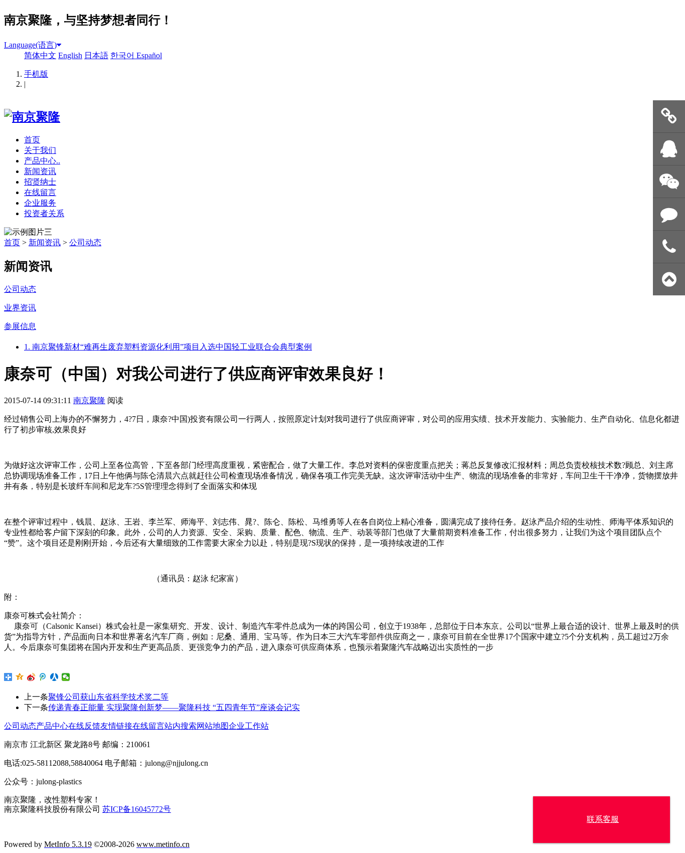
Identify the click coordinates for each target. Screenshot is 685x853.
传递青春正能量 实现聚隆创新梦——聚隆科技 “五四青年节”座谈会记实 (174, 707)
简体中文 (40, 55)
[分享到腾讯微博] (43, 677)
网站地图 (213, 726)
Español (149, 55)
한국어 (123, 55)
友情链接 (116, 726)
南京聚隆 (89, 400)
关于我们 (40, 150)
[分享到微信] (66, 677)
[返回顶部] (669, 279)
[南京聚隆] (32, 116)
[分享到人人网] (54, 677)
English (70, 55)
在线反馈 (84, 726)
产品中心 (52, 726)
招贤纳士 (40, 182)
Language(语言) (30, 45)
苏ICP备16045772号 (136, 809)
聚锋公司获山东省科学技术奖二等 (108, 697)
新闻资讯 (40, 171)
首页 (32, 139)
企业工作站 (249, 726)
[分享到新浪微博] (31, 677)
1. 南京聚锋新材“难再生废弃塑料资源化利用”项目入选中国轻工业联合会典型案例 (168, 347)
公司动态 (85, 242)
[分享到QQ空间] (20, 677)
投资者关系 (44, 213)
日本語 (96, 55)
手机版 (36, 74)
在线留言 (40, 192)
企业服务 (40, 203)
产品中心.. (42, 160)
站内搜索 (180, 726)
